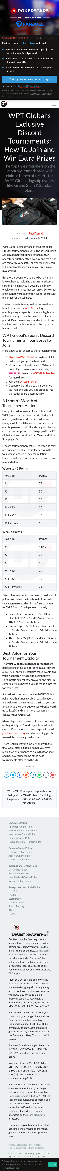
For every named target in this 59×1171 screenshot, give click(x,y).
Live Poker (14, 890)
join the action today (13, 733)
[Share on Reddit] (26, 775)
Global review (44, 373)
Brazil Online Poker (18, 873)
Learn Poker (15, 898)
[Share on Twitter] (6, 775)
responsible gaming (17, 1148)
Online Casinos (16, 902)
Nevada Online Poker (20, 837)
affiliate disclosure (36, 1148)
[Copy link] (46, 775)
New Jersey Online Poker (22, 834)
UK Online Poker (17, 869)
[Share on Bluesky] (13, 775)
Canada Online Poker (20, 848)
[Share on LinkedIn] (33, 775)
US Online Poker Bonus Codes (24, 841)
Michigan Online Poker (20, 826)
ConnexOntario (17, 1095)
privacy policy (35, 1145)
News (11, 913)
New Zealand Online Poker (23, 877)
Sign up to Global (21, 357)
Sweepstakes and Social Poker (24, 887)
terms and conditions (17, 1145)
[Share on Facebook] (19, 775)
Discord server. (28, 381)
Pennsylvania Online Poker (23, 830)
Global (32, 308)
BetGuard (13, 1110)
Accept (53, 1164)
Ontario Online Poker (20, 851)
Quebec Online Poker (20, 859)
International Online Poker (23, 865)
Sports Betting (16, 906)
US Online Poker (17, 822)
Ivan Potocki (36, 232)
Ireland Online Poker (19, 880)
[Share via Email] (53, 775)
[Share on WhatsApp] (39, 775)
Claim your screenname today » (30, 79)
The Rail (12, 894)
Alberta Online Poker (19, 855)
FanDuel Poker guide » (29, 86)
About (11, 909)
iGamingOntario (36, 1114)
